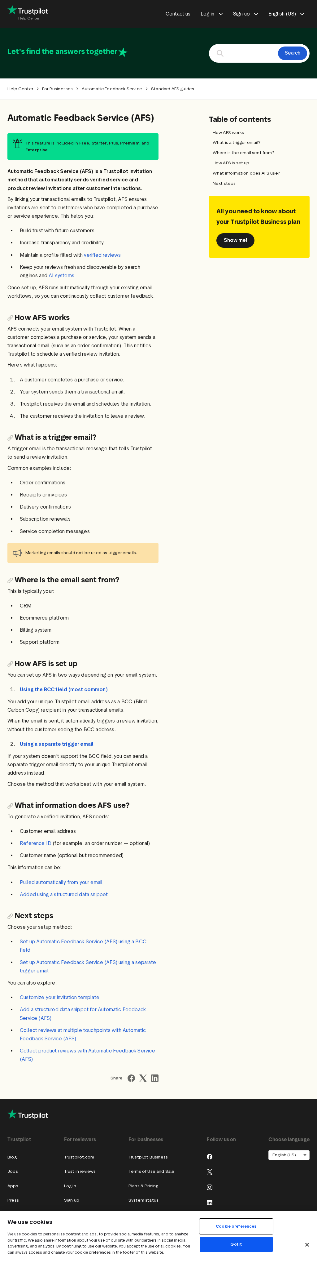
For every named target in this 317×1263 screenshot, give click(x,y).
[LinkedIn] (209, 1202)
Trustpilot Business (148, 1157)
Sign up (71, 1200)
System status (143, 1200)
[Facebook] (209, 1156)
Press (13, 1200)
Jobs (12, 1171)
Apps (12, 1186)
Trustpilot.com (79, 1157)
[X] (209, 1172)
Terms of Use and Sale (151, 1171)
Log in (70, 1186)
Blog (12, 1157)
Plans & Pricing (143, 1186)
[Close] (307, 1245)
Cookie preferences (236, 1226)
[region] (158, 1237)
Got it (236, 1244)
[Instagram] (209, 1187)
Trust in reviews (80, 1171)
